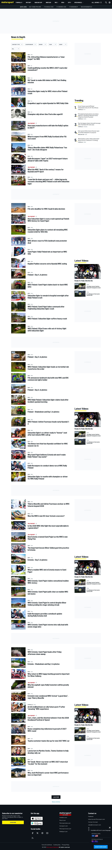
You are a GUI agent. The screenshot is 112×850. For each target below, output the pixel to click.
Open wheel (78, 2)
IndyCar (48, 2)
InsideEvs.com (63, 817)
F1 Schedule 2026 (48, 7)
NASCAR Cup (38, 2)
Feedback (90, 816)
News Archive (56, 802)
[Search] (106, 2)
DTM (69, 2)
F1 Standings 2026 (61, 7)
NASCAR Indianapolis (86, 7)
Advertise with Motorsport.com (96, 819)
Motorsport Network (52, 847)
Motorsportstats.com (65, 828)
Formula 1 (19, 2)
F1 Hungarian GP (73, 7)
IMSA (62, 2)
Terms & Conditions (47, 844)
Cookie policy (56, 844)
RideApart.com (63, 831)
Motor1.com (62, 820)
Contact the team (93, 822)
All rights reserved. (64, 847)
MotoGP (28, 2)
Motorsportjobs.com (64, 823)
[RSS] (32, 838)
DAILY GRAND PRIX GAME (35, 7)
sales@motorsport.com (94, 825)
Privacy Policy (65, 844)
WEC (56, 2)
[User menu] (109, 2)
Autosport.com (63, 826)
